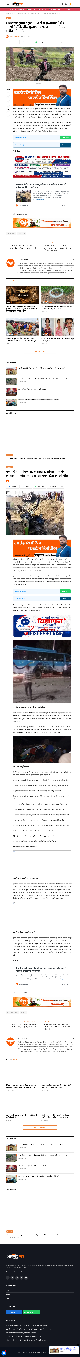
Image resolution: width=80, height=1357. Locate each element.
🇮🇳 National (31, 9)
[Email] (8, 109)
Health (8, 1298)
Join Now (65, 137)
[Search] (62, 4)
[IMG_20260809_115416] (42, 227)
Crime (8, 18)
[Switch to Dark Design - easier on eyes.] (66, 4)
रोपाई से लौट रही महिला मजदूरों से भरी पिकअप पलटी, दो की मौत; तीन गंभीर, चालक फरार (55, 1116)
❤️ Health (67, 9)
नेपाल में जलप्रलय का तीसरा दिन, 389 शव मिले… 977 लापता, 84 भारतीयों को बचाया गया (42, 379)
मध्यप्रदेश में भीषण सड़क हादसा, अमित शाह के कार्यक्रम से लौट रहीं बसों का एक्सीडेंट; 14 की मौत (23, 247)
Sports (8, 1294)
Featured (9, 455)
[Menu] (8, 4)
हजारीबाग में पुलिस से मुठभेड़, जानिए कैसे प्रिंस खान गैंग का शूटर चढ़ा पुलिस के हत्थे (56, 308)
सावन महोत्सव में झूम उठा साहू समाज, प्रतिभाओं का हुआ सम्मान (35, 389)
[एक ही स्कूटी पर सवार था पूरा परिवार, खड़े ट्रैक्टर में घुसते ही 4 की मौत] (22, 1103)
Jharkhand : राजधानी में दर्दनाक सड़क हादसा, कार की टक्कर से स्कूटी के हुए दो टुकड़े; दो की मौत (23, 1025)
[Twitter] (8, 99)
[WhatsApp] (8, 114)
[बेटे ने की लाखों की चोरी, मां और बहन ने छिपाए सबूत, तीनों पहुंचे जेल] (57, 327)
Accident (9, 467)
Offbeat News (15, 36)
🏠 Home (12, 9)
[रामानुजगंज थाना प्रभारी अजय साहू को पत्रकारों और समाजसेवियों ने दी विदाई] (11, 402)
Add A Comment (40, 351)
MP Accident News (12, 1012)
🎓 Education (41, 9)
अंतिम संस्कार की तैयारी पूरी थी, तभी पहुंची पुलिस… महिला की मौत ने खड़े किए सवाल (26, 1340)
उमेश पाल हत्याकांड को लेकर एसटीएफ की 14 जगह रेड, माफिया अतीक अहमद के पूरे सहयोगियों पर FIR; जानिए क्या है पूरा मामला (57, 248)
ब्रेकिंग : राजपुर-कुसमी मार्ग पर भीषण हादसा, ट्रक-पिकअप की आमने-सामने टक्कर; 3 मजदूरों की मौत (21, 1086)
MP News (23, 1012)
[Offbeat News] (17, 4)
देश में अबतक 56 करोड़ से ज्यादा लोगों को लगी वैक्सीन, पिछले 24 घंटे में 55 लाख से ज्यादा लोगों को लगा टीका (37, 458)
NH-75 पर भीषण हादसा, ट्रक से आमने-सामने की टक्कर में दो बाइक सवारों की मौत (56, 1086)
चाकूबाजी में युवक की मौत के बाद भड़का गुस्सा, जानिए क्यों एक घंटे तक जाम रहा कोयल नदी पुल (21, 340)
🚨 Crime (21, 9)
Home (8, 1291)
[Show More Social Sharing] (62, 42)
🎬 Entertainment (55, 9)
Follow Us (65, 145)
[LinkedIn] (8, 104)
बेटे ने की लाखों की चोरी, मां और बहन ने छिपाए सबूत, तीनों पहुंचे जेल (57, 340)
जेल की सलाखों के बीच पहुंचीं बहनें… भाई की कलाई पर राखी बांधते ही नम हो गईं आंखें (41, 368)
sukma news (21, 233)
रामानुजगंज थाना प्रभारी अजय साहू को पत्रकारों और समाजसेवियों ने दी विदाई (38, 400)
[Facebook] (8, 94)
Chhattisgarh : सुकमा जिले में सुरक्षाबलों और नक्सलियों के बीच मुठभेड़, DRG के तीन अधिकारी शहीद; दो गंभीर (57, 1026)
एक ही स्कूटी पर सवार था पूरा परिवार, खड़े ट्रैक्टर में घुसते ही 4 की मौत (21, 1116)
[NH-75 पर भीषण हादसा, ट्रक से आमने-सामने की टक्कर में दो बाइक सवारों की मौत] (57, 1073)
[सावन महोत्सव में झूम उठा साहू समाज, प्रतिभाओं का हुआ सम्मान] (11, 392)
